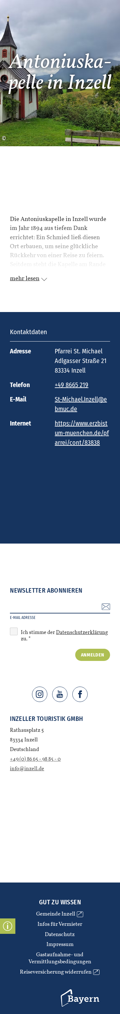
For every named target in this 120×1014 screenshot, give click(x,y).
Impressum (60, 944)
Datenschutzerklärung (82, 632)
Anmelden (92, 655)
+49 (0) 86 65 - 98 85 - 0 (35, 759)
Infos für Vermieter (59, 924)
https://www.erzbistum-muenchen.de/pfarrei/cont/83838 (82, 432)
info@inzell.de (27, 769)
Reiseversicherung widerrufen (59, 972)
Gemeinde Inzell (58, 914)
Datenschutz (60, 934)
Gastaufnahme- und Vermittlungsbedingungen (59, 958)
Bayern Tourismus (69, 990)
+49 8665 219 (71, 385)
